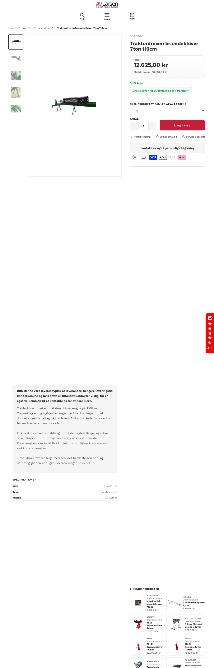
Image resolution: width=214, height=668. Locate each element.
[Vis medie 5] (15, 108)
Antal (134, 118)
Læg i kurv (182, 125)
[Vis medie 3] (15, 75)
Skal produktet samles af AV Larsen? (158, 104)
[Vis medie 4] (15, 92)
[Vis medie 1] (15, 42)
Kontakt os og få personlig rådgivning (167, 148)
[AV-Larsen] (107, 5)
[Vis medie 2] (15, 58)
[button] (210, 333)
